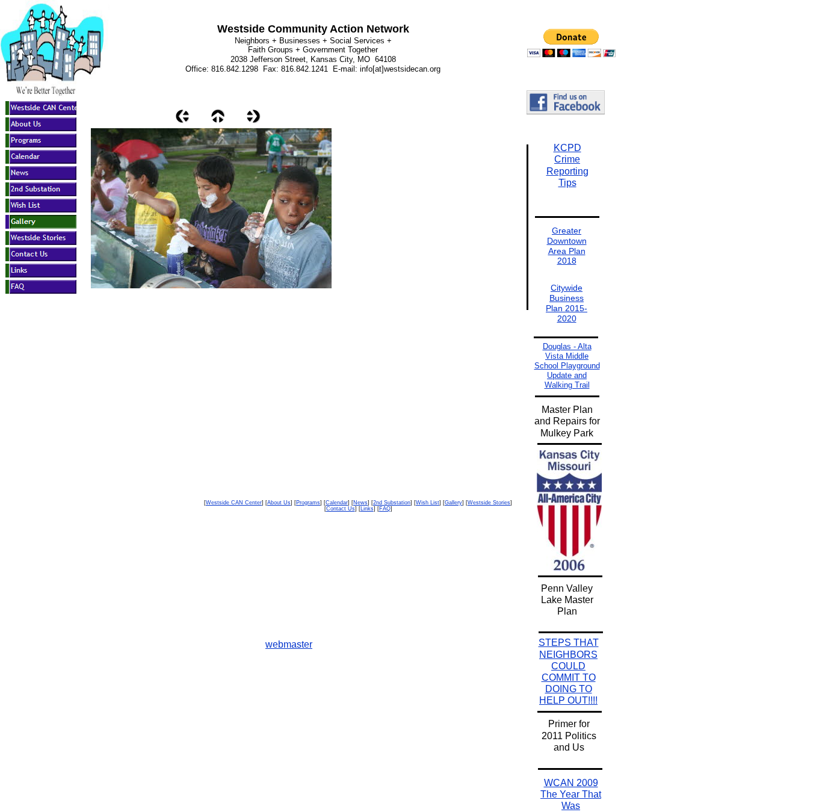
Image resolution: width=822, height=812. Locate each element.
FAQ (385, 509)
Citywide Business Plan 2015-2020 (566, 303)
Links (367, 509)
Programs (308, 503)
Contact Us (340, 509)
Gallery (453, 503)
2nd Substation (391, 503)
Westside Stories (489, 503)
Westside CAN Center (234, 503)
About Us (279, 503)
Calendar (337, 503)
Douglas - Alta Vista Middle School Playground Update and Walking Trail (567, 365)
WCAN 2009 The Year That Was (570, 794)
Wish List (427, 503)
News (360, 503)
